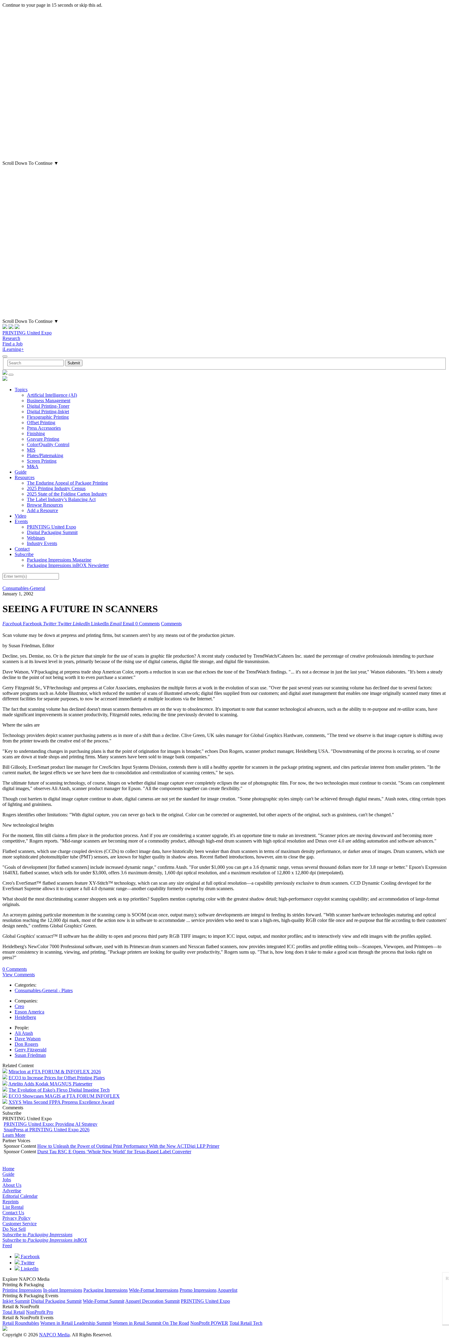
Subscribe (24, 554)
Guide (21, 472)
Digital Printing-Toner (48, 406)
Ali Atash (24, 1033)
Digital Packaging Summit (52, 532)
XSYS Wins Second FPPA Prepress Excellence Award (61, 1102)
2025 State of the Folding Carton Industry (67, 494)
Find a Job (12, 343)
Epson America (29, 1011)
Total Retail (13, 1312)
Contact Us (13, 1212)
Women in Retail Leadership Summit (75, 1323)
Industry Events (42, 543)
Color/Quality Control (48, 444)
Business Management (48, 400)
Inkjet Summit (16, 1301)
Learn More (13, 1135)
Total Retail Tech (245, 1323)
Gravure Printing (43, 439)
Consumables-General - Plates (44, 990)
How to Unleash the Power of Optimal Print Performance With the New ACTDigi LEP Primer (128, 1146)
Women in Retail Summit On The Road (151, 1323)
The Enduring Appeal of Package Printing (67, 483)
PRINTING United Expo (27, 332)
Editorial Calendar (20, 1196)
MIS (31, 450)
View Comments (18, 974)
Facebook (30, 1256)
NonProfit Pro (39, 1312)
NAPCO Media (54, 1334)
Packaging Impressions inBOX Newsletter (68, 565)
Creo (19, 1006)
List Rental (13, 1207)
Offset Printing (41, 422)
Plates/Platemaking (45, 455)
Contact (22, 548)
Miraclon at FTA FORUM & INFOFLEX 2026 (55, 1071)
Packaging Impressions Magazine (59, 559)
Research (11, 338)
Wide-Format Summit (103, 1301)
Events (21, 521)
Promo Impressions (198, 1290)
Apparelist (227, 1290)
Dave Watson (28, 1038)
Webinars (36, 537)
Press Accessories (44, 428)
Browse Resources (45, 504)
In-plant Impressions (62, 1290)
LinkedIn (29, 1268)
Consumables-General (23, 588)
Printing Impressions (22, 1290)
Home (8, 1168)
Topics (21, 389)
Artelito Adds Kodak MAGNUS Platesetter (50, 1083)
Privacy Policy (16, 1218)
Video (20, 515)
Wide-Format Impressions (153, 1290)
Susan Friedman (30, 1055)
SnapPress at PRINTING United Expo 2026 (46, 1129)
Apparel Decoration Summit (152, 1301)
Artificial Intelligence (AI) (52, 395)
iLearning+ (13, 349)
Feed (7, 1245)
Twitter (27, 1262)
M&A (32, 466)
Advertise (11, 1190)
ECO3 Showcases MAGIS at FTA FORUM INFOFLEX (64, 1096)
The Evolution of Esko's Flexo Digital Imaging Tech (59, 1090)
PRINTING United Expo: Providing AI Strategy (50, 1124)
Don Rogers (26, 1044)
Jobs (6, 1179)
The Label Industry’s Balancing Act (61, 499)
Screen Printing (42, 461)
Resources (25, 477)
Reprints (10, 1201)
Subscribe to (37, 1234)
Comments (171, 623)
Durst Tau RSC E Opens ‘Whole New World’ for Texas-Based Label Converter (114, 1151)
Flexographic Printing (48, 417)
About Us (11, 1185)
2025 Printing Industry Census (56, 488)
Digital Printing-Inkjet (48, 411)
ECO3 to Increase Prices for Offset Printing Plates (57, 1077)
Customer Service (19, 1223)
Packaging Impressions (105, 1290)
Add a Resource (42, 510)
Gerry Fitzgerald (30, 1049)
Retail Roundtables (20, 1323)
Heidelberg (25, 1017)
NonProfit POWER (209, 1323)
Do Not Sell (14, 1229)
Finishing (36, 433)
